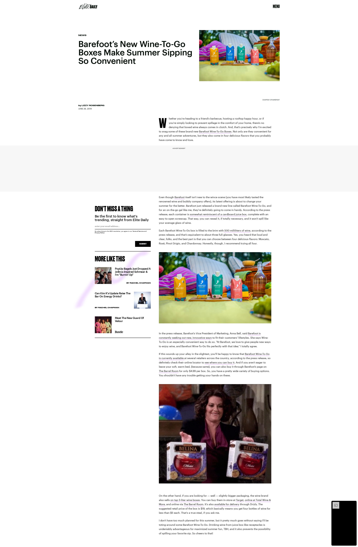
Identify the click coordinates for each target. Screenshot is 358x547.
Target (239, 500)
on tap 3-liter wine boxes (185, 500)
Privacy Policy (99, 233)
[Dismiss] (353, 503)
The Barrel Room (168, 371)
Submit (143, 244)
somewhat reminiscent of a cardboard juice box (218, 214)
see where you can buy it (219, 362)
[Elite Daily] (88, 6)
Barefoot (180, 197)
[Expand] (334, 503)
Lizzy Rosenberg (93, 105)
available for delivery (226, 504)
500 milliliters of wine (237, 230)
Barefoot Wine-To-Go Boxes (215, 131)
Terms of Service (138, 231)
